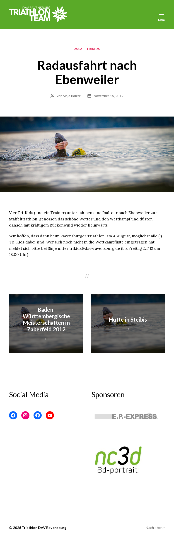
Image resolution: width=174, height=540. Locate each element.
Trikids (93, 49)
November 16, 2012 (108, 96)
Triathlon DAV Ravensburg (44, 527)
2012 (78, 49)
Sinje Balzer (72, 96)
